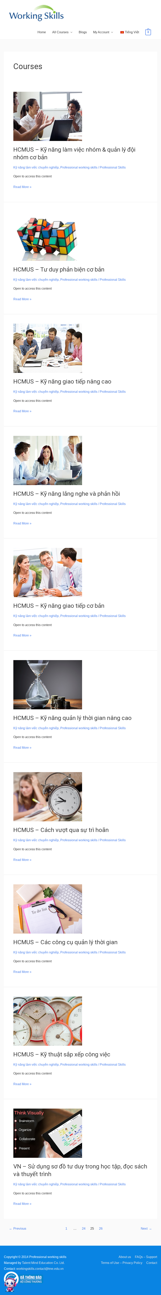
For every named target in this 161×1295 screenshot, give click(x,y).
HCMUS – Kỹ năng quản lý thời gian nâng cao (72, 717)
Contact (151, 1262)
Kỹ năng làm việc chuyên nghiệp (36, 167)
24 (83, 1228)
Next (146, 1228)
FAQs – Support (146, 1257)
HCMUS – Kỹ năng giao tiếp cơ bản (58, 605)
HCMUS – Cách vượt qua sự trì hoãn (61, 829)
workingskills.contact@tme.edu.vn (40, 1268)
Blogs (83, 32)
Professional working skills (78, 167)
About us (125, 1257)
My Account (101, 32)
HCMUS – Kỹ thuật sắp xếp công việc (61, 1054)
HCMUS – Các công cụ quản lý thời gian (65, 942)
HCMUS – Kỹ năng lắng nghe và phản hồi (66, 493)
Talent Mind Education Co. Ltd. (43, 1262)
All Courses (60, 32)
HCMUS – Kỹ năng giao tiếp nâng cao (62, 381)
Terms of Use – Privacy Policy (121, 1262)
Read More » (22, 186)
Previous (17, 1228)
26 (100, 1228)
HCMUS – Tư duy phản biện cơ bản (58, 269)
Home (42, 32)
